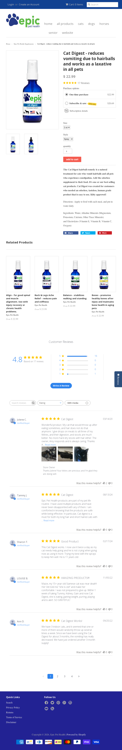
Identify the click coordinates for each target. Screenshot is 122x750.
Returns (9, 712)
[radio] (66, 94)
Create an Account (29, 4)
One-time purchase (78, 94)
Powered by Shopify (76, 734)
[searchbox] (20, 402)
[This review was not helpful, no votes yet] (109, 483)
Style (65, 134)
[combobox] (50, 403)
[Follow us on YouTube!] (47, 709)
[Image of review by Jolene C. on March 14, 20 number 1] (49, 454)
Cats (81, 24)
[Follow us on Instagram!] (70, 703)
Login (11, 4)
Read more (50, 444)
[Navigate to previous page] (43, 676)
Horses (104, 24)
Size (65, 122)
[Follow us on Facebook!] (47, 703)
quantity (67, 146)
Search (9, 702)
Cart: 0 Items (76, 4)
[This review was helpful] (104, 483)
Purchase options (71, 88)
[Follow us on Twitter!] (53, 703)
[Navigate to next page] (79, 676)
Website (67, 33)
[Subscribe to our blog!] (53, 709)
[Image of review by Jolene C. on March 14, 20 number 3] (81, 454)
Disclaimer (11, 722)
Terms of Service (14, 717)
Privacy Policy (13, 707)
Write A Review (61, 385)
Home (48, 24)
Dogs (91, 24)
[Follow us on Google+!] (64, 703)
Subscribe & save (82, 103)
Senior (53, 33)
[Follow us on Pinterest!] (59, 703)
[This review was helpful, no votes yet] (104, 529)
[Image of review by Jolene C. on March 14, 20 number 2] (65, 454)
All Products (65, 24)
